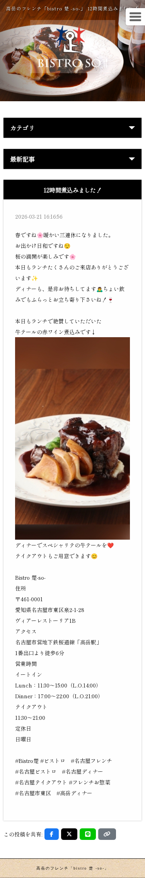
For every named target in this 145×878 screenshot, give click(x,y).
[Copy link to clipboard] (107, 834)
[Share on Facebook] (51, 834)
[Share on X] (69, 834)
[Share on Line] (88, 834)
